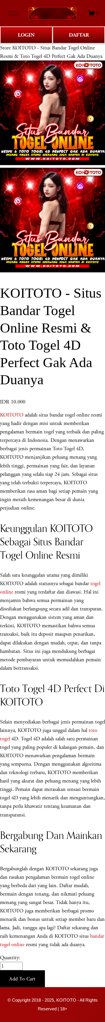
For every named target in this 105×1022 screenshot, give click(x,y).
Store (5, 47)
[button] (22, 978)
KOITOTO (11, 415)
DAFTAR (79, 35)
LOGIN (26, 35)
